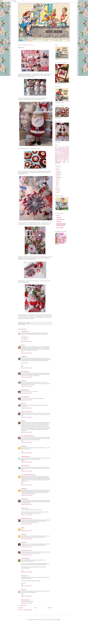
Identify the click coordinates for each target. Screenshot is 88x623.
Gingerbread (57, 153)
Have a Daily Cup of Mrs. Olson (27, 474)
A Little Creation (24, 465)
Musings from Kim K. (25, 518)
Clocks (67, 149)
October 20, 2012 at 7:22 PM (26, 442)
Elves (67, 150)
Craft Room (60, 150)
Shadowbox (57, 159)
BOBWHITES (57, 148)
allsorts (57, 215)
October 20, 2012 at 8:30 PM (26, 461)
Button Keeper (63, 148)
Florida (63, 151)
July (57, 180)
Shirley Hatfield (24, 371)
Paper (67, 155)
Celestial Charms (24, 456)
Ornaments (60, 155)
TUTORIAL (20, 258)
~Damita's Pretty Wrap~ (25, 411)
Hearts (63, 154)
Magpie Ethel (58, 217)
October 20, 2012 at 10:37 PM (26, 495)
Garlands (67, 151)
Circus (64, 149)
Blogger (58, 619)
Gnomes (61, 153)
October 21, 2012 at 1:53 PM (26, 530)
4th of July (58, 146)
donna (22, 589)
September (58, 177)
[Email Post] (28, 322)
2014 (57, 168)
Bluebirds (67, 146)
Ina (21, 527)
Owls (64, 155)
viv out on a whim (59, 227)
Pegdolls (57, 156)
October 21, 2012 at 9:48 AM (26, 523)
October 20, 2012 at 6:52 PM (26, 432)
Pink (56, 157)
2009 (57, 190)
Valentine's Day (60, 161)
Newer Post (20, 607)
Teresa (22, 534)
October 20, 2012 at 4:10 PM (26, 368)
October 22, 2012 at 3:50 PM (26, 554)
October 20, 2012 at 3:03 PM (26, 341)
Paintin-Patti (58, 221)
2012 (57, 171)
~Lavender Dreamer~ (25, 550)
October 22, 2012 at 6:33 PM (26, 572)
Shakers (61, 159)
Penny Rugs (61, 156)
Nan (22, 345)
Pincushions (67, 156)
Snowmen (65, 159)
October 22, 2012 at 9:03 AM (26, 546)
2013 (57, 169)
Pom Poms (66, 157)
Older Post (50, 607)
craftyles (23, 542)
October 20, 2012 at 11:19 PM (26, 514)
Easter (64, 150)
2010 (57, 189)
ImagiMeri (23, 356)
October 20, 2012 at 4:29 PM (26, 393)
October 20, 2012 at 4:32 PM (26, 408)
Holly (22, 420)
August (57, 179)
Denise (22, 380)
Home (35, 607)
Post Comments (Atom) (27, 609)
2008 (57, 192)
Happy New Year (58, 154)
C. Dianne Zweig (24, 558)
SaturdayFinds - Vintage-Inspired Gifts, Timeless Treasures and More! (61, 224)
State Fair (66, 160)
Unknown (23, 446)
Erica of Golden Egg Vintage (26, 435)
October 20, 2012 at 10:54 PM (26, 504)
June (57, 182)
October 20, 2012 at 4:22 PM (26, 377)
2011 (57, 187)
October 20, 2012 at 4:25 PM (26, 386)
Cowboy (56, 150)
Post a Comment (23, 605)
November (58, 174)
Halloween (66, 153)
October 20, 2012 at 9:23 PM (26, 484)
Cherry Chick (23, 331)
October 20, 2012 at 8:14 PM (26, 452)
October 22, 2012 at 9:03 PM (26, 596)
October (57, 175)
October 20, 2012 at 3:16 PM (26, 353)
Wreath (59, 163)
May (57, 183)
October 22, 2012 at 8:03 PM (26, 585)
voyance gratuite (24, 599)
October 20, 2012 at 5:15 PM (26, 417)
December (58, 172)
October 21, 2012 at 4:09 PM (26, 538)
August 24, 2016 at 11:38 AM (26, 603)
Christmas (60, 149)
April (57, 185)
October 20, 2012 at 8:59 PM (26, 471)
